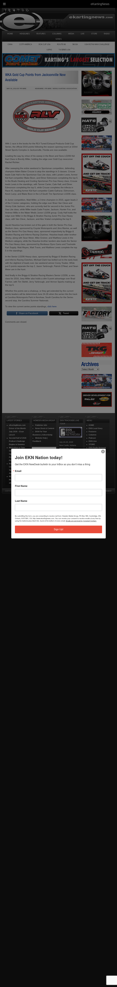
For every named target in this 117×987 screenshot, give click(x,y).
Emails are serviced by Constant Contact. (81, 521)
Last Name (21, 501)
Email (18, 471)
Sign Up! (58, 529)
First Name (21, 486)
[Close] (103, 451)
